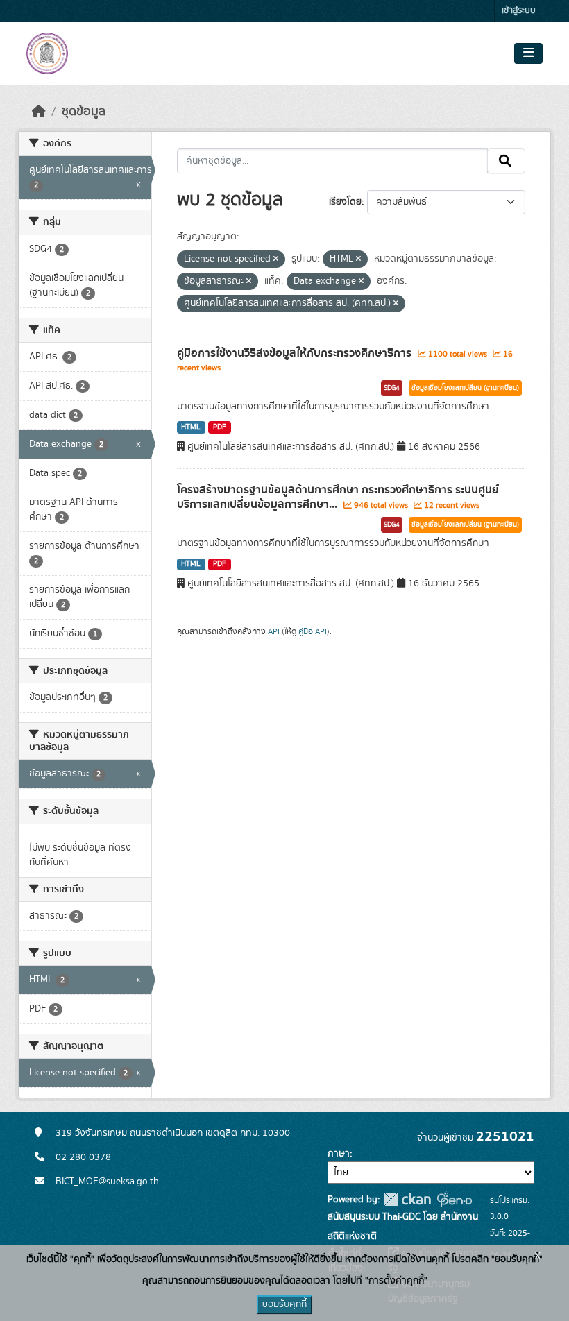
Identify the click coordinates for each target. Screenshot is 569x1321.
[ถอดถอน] (275, 259)
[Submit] (506, 160)
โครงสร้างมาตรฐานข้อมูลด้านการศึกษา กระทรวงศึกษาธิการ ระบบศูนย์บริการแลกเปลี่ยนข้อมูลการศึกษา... (338, 497)
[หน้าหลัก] (39, 112)
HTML (191, 427)
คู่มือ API (312, 631)
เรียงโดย (345, 202)
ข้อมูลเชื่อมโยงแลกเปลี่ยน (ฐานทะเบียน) (465, 388)
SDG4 (392, 388)
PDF (219, 427)
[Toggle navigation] (528, 53)
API (274, 631)
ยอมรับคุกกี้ (284, 1304)
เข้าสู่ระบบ (519, 10)
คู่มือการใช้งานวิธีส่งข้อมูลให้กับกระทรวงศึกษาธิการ (295, 353)
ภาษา (339, 1154)
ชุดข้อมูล (83, 112)
